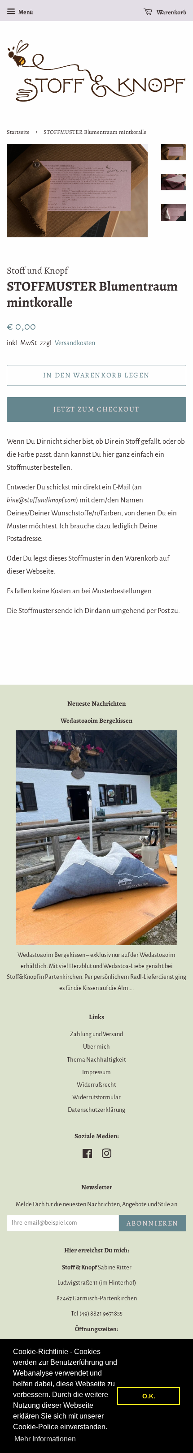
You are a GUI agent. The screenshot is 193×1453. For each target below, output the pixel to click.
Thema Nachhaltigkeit (96, 1059)
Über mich (96, 1046)
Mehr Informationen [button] (45, 1439)
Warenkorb (171, 12)
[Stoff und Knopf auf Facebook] (87, 1155)
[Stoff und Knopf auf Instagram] (106, 1155)
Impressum (96, 1072)
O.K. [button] (148, 1396)
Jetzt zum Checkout (96, 409)
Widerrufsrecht (96, 1084)
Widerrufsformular (96, 1097)
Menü (25, 12)
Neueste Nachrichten (96, 703)
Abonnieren (153, 1223)
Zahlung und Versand (96, 1034)
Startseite (18, 132)
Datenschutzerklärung (96, 1109)
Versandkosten (75, 343)
